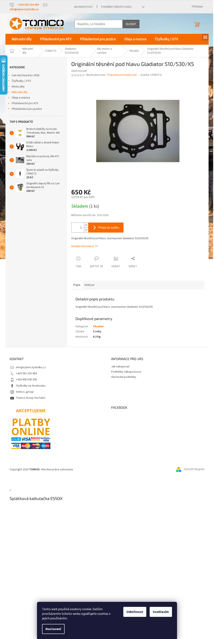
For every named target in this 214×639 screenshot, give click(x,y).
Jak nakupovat (83, 7)
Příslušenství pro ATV (25, 103)
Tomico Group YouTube (30, 398)
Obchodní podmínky (123, 377)
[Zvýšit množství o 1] (86, 225)
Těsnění (98, 326)
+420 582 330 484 (26, 373)
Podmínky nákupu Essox (116, 7)
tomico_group (25, 392)
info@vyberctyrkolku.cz (31, 367)
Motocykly (18, 87)
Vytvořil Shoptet (194, 469)
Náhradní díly (20, 92)
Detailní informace (82, 246)
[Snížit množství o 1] (86, 230)
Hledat (131, 24)
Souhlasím (161, 612)
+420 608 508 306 (26, 379)
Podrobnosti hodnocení (122, 75)
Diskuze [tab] (89, 285)
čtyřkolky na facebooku (30, 386)
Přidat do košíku (108, 227)
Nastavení (53, 629)
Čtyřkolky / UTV (21, 81)
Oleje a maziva (21, 98)
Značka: (151, 75)
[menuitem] (22, 39)
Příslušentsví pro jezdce (27, 109)
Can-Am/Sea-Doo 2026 (25, 75)
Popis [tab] (76, 285)
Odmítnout (134, 612)
